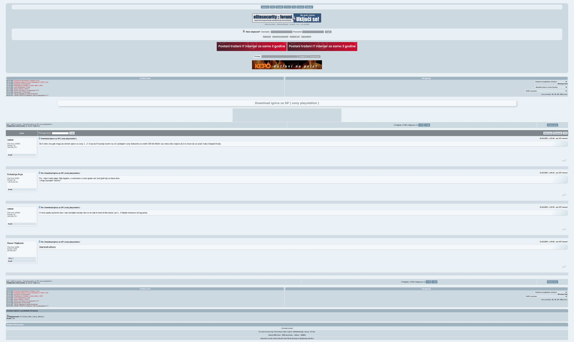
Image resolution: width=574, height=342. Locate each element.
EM (302, 335)
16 (553, 94)
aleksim (40, 316)
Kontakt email (287, 328)
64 (558, 94)
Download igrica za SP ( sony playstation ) (37, 124)
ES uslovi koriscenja (266, 332)
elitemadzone (282, 24)
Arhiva (296, 335)
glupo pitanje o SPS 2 (21, 89)
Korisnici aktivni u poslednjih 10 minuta (22, 311)
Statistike (309, 7)
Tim (293, 7)
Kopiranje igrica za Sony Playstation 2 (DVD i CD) (31, 82)
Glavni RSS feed (274, 335)
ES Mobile (305, 24)
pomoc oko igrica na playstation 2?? (26, 90)
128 (561, 94)
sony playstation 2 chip (22, 87)
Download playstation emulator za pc (27, 80)
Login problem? (306, 37)
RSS (298, 24)
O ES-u (287, 7)
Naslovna (265, 7)
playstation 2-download (22, 92)
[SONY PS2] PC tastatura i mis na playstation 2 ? (31, 95)
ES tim (312, 332)
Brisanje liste (563, 83)
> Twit (427, 125)
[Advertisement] (287, 115)
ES (305, 335)
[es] (7, 124)
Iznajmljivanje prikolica (306, 338)
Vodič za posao (16, 124)
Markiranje (548, 133)
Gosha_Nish (27, 316)
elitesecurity (270, 24)
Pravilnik (279, 7)
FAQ (272, 7)
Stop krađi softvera (47, 247)
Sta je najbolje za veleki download (26, 94)
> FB (421, 125)
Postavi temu (552, 125)
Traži (72, 133)
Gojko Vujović (287, 332)
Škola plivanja (292, 338)
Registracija (267, 37)
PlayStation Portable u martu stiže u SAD (28, 85)
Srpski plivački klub (280, 338)
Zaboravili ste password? (280, 37)
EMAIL (292, 24)
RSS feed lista (287, 335)
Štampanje (557, 133)
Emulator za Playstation (22, 84)
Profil (10, 155)
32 (555, 94)
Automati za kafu (266, 338)
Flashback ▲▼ (295, 37)
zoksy (34, 316)
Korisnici (300, 7)
